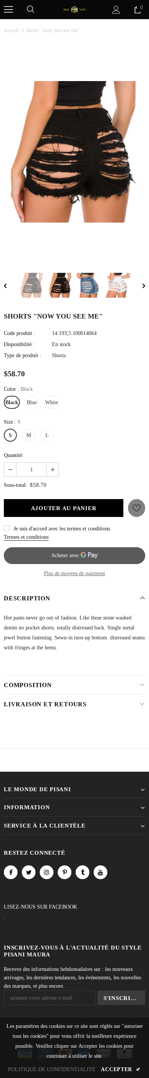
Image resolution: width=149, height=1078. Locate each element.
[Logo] (74, 9)
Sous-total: (15, 485)
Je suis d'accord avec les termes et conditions (62, 529)
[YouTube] (100, 872)
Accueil (11, 30)
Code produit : (19, 333)
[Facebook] (11, 872)
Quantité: (14, 455)
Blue (32, 402)
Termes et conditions (26, 537)
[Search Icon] (30, 9)
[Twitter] (29, 872)
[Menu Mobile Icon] (8, 9)
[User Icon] (116, 10)
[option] (74, 152)
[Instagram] (46, 872)
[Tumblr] (82, 872)
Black (11, 402)
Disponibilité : (19, 344)
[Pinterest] (64, 872)
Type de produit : (22, 355)
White (51, 402)
